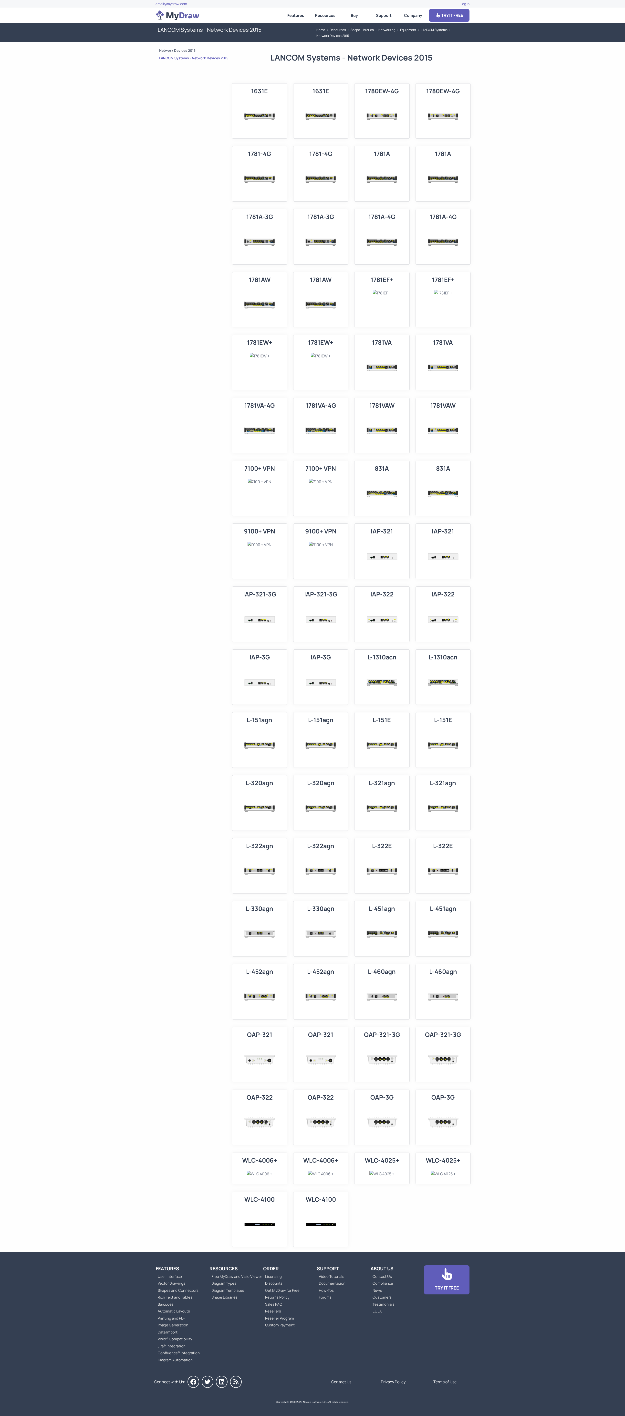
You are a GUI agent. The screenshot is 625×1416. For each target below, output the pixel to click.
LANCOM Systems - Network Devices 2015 (193, 58)
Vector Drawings (171, 1283)
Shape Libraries (362, 30)
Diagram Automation (175, 1360)
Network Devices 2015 (332, 35)
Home (320, 30)
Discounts (273, 1283)
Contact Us (382, 1276)
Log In (464, 3)
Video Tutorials (331, 1276)
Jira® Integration (172, 1346)
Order (271, 1268)
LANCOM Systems (434, 30)
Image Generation (173, 1325)
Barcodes (166, 1304)
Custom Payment (280, 1325)
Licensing (273, 1276)
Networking (387, 30)
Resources (325, 15)
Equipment (408, 30)
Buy (354, 15)
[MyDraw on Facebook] (193, 1382)
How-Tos (326, 1290)
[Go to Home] (177, 15)
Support (384, 15)
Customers (382, 1297)
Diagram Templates (227, 1290)
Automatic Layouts (174, 1311)
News (377, 1290)
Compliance (383, 1283)
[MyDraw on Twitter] (207, 1382)
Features (295, 15)
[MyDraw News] (236, 1382)
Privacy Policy (393, 1382)
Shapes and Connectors (178, 1290)
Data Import (167, 1332)
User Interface (170, 1276)
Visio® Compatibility (175, 1339)
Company (413, 15)
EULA (377, 1311)
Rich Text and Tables (175, 1297)
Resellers (273, 1311)
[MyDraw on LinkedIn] (222, 1382)
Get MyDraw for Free (282, 1290)
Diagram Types (223, 1283)
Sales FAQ (273, 1304)
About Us (382, 1268)
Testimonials (384, 1304)
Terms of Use (445, 1382)
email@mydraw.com (171, 3)
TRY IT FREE (451, 15)
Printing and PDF (172, 1318)
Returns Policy (277, 1297)
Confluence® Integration (179, 1352)
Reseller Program (279, 1318)
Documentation (332, 1283)
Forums (325, 1297)
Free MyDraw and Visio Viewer (234, 1276)
